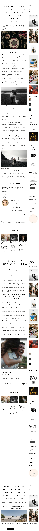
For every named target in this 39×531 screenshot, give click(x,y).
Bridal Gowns (21, 241)
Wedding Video (20, 272)
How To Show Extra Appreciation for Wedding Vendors (23, 408)
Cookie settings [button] (3, 528)
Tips (16, 21)
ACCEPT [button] (9, 528)
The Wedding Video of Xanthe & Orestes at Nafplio (7, 223)
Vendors (11, 242)
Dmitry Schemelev (6, 168)
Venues (21, 498)
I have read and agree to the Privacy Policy (33, 184)
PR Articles (12, 498)
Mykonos (7, 498)
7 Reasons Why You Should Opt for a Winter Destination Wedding (20, 385)
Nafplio (6, 272)
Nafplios (7, 291)
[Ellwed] (7, 1)
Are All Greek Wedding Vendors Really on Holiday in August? (13, 247)
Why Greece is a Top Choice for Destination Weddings (20, 223)
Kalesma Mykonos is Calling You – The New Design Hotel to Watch (7, 385)
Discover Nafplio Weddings (14, 377)
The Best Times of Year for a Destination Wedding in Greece (5, 214)
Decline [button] (12, 528)
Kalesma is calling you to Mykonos (7, 500)
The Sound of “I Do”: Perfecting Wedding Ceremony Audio (4, 248)
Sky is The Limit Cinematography (14, 378)
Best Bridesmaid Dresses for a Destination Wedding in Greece (33, 110)
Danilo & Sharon (6, 105)
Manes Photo (5, 49)
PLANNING (13, 21)
